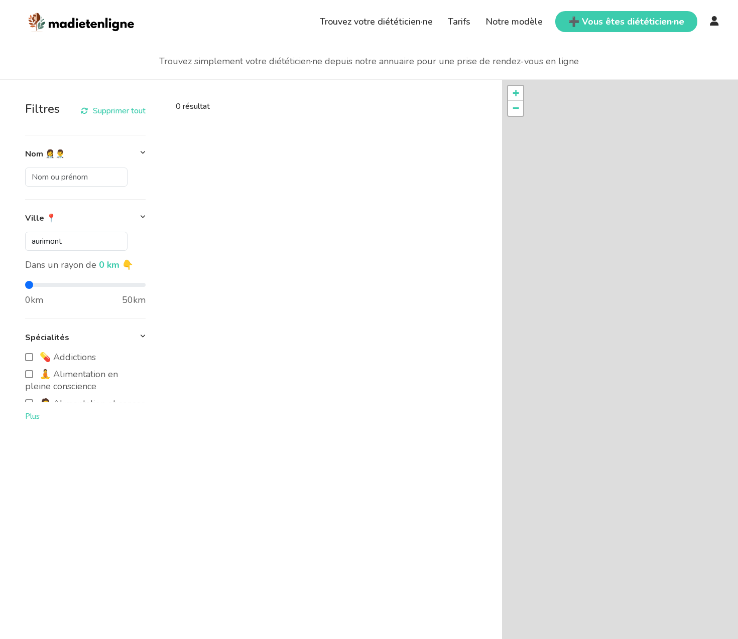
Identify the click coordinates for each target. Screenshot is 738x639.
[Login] (714, 22)
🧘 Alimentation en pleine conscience (71, 380)
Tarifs (459, 22)
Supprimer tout (119, 110)
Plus (32, 416)
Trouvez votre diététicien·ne (376, 22)
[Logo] (81, 21)
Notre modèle (514, 22)
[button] (515, 93)
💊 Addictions (68, 357)
